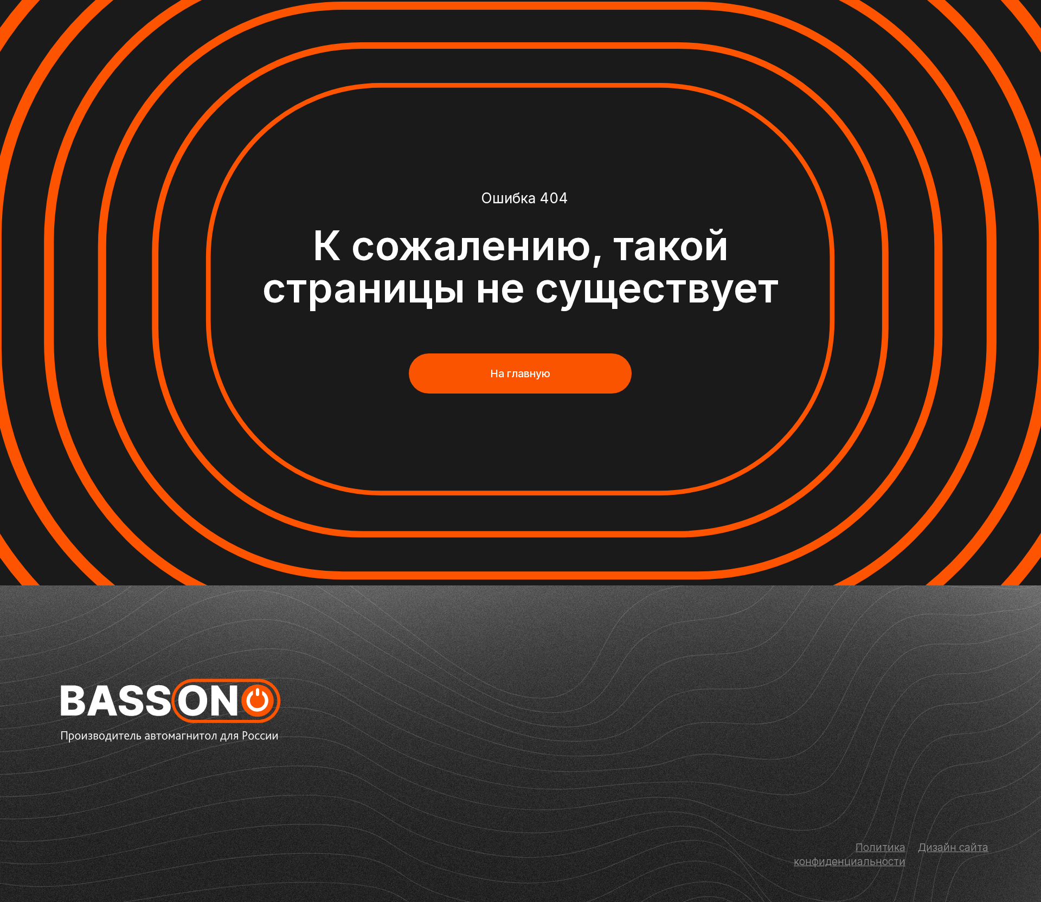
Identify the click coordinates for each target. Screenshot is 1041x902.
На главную (520, 373)
